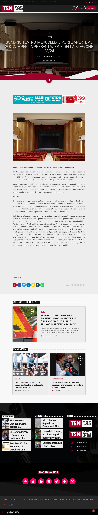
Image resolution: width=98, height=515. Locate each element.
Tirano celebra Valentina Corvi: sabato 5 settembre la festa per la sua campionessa (29, 385)
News (49, 37)
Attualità (18, 379)
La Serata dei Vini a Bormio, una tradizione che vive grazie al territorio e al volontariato (67, 385)
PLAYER (91, 8)
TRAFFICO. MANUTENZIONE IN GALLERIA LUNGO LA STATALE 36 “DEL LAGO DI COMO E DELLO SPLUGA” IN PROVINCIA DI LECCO (58, 320)
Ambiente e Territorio (59, 379)
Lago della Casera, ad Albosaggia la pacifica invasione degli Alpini (52, 436)
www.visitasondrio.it (61, 212)
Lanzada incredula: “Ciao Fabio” (52, 444)
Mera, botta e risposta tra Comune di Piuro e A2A (52, 425)
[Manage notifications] (93, 510)
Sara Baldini (24, 278)
